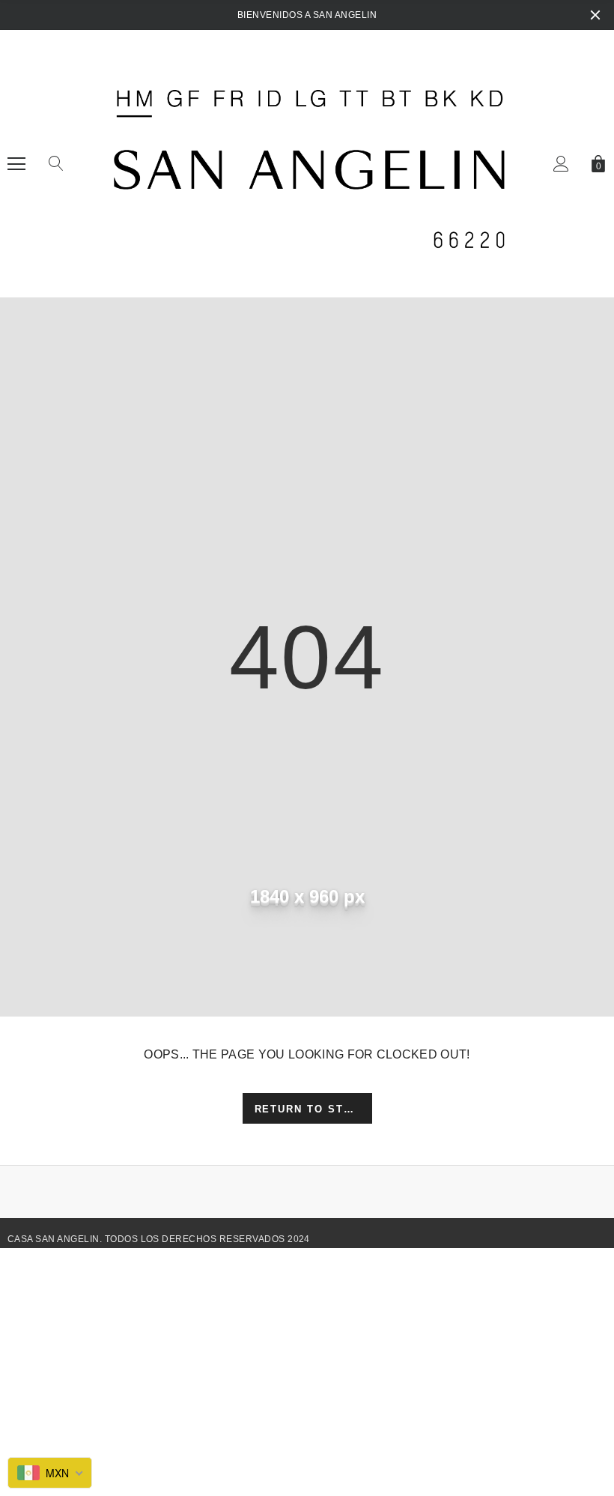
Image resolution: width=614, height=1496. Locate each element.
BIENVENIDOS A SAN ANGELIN (307, 15)
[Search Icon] (56, 164)
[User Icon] (561, 164)
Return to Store (312, 1109)
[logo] (307, 163)
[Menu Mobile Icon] (16, 164)
